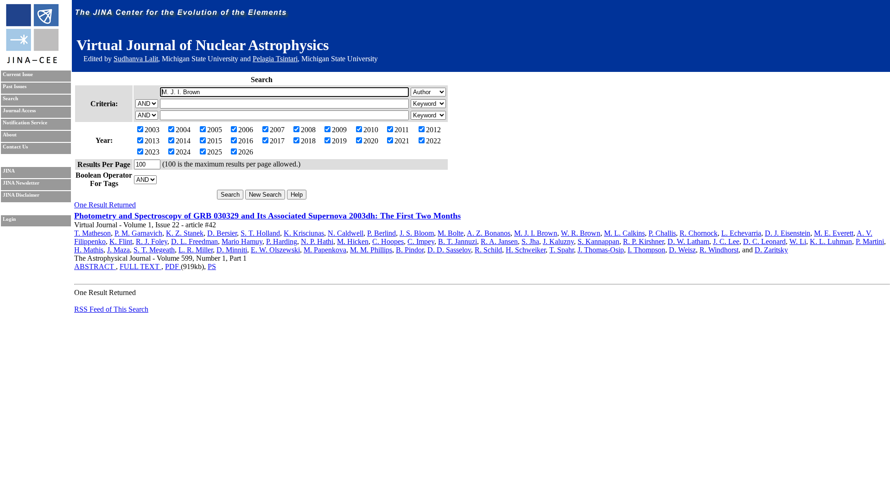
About (10, 134)
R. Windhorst (718, 250)
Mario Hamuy (242, 241)
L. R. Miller (195, 250)
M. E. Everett (833, 233)
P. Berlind (381, 233)
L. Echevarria (741, 233)
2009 (339, 130)
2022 (433, 141)
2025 (214, 152)
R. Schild (488, 250)
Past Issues (14, 86)
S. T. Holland (260, 233)
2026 (245, 152)
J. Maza (118, 250)
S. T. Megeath (154, 250)
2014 (183, 141)
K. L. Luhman (831, 241)
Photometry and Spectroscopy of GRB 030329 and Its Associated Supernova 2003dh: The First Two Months (267, 215)
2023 (152, 152)
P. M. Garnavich (138, 233)
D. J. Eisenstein (787, 233)
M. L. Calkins (624, 233)
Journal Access (19, 110)
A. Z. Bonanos (488, 233)
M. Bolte (451, 233)
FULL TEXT (140, 266)
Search (10, 98)
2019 (339, 141)
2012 (433, 130)
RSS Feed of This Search (111, 309)
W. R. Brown (580, 233)
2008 (308, 130)
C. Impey (420, 241)
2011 (401, 130)
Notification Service (25, 122)
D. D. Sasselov (449, 250)
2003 (152, 130)
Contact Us (15, 146)
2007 (277, 130)
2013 (152, 141)
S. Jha (530, 241)
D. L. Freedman (194, 241)
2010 (370, 130)
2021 (401, 141)
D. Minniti (231, 250)
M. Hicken (353, 241)
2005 (214, 130)
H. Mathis (88, 250)
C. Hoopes (388, 241)
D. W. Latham (688, 241)
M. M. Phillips (371, 250)
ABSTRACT (95, 266)
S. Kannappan (598, 241)
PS (212, 266)
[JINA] (32, 61)
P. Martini (870, 241)
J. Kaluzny (558, 241)
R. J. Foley (151, 241)
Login (9, 219)
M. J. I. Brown (535, 233)
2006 (245, 130)
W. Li (797, 241)
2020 (370, 141)
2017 (277, 141)
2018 (308, 141)
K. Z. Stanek (184, 233)
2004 (183, 130)
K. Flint (120, 241)
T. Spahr (561, 250)
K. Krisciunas (304, 233)
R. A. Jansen (499, 241)
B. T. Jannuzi (457, 241)
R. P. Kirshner (643, 241)
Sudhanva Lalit (136, 59)
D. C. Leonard (764, 241)
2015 (214, 141)
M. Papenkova (325, 250)
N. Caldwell (345, 233)
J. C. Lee (726, 241)
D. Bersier (222, 233)
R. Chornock (699, 233)
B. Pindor (410, 250)
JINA (9, 170)
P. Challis (662, 233)
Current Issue (18, 74)
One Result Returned (105, 205)
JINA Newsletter (21, 183)
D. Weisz (682, 250)
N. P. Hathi (317, 241)
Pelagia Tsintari (275, 59)
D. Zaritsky (771, 250)
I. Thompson (646, 250)
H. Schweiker (526, 250)
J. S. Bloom (417, 233)
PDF (173, 266)
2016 (245, 141)
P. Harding (281, 241)
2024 (183, 152)
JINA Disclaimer (21, 195)
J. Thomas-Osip (601, 250)
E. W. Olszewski (275, 250)
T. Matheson (92, 233)
